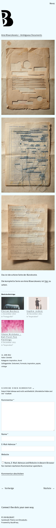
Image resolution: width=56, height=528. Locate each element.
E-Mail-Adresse (9, 444)
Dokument (15, 363)
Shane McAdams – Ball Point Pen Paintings (11, 337)
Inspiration (13, 360)
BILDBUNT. (11, 517)
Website (5, 454)
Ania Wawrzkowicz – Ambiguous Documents (21, 35)
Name (4, 434)
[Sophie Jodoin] (38, 303)
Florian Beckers (10, 311)
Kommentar (7, 400)
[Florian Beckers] (12, 303)
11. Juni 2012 (6, 355)
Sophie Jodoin (35, 311)
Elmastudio (23, 520)
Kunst (20, 360)
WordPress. (14, 522)
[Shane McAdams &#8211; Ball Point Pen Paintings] (12, 326)
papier (38, 363)
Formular (23, 363)
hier (46, 281)
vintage (4, 366)
